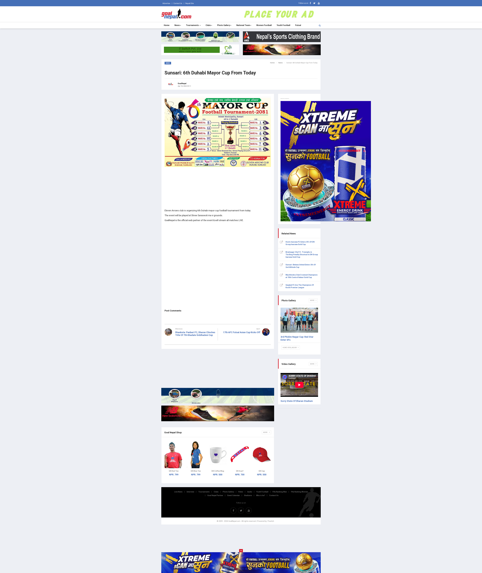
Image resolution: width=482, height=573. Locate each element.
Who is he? (260, 495)
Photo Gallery (223, 25)
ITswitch (270, 521)
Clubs (208, 25)
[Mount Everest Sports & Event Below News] (217, 403)
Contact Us (177, 3)
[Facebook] (310, 3)
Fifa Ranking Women (299, 492)
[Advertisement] (218, 189)
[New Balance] (217, 421)
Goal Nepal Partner (215, 495)
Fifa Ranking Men (280, 492)
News (177, 25)
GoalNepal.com (177, 14)
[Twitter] (314, 3)
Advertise (166, 3)
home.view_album (290, 347)
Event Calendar (233, 495)
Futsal (298, 25)
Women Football (264, 25)
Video (240, 492)
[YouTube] (319, 3)
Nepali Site (189, 3)
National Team (243, 25)
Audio (249, 492)
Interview (190, 492)
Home (166, 25)
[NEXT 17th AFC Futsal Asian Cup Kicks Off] (245, 337)
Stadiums (248, 495)
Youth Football (283, 25)
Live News (178, 492)
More (265, 432)
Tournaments (192, 25)
